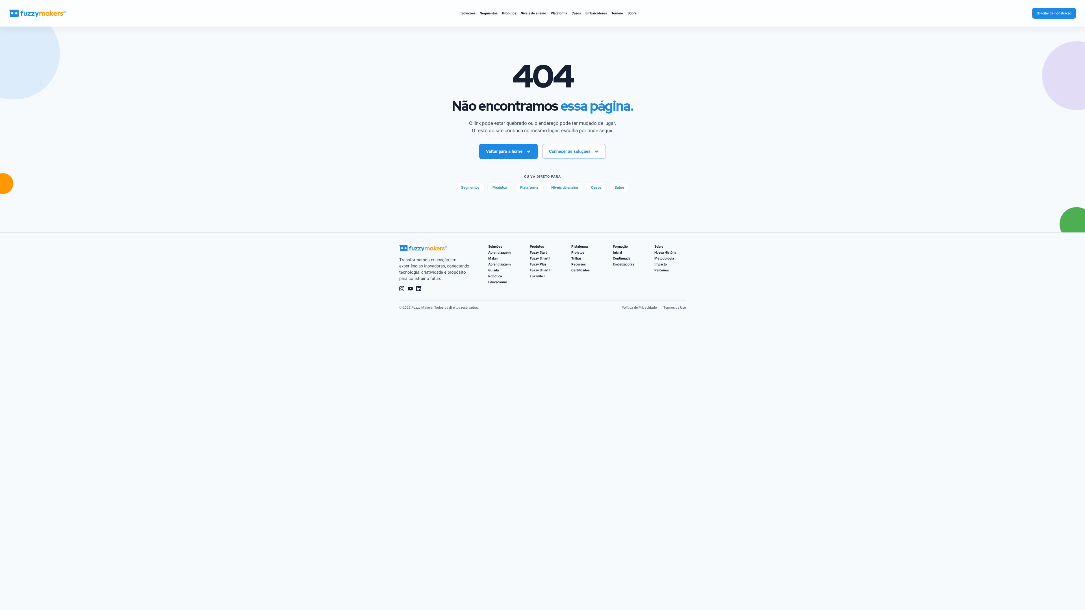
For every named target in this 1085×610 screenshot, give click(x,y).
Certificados (580, 270)
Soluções (495, 246)
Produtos (537, 246)
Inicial (617, 252)
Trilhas (576, 258)
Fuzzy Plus (538, 264)
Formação (620, 246)
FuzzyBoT (537, 276)
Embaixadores (623, 264)
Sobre (658, 246)
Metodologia (664, 258)
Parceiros (661, 270)
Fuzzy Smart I (540, 258)
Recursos (578, 264)
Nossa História (665, 252)
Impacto (660, 264)
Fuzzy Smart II (541, 270)
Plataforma (579, 246)
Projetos (577, 252)
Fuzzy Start (538, 252)
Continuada (621, 258)
